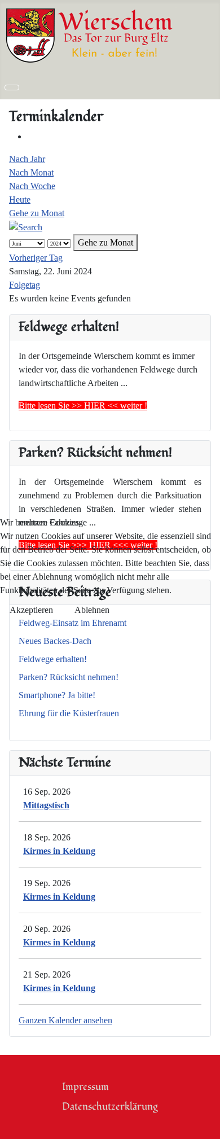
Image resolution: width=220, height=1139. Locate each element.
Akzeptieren (31, 610)
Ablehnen (91, 610)
